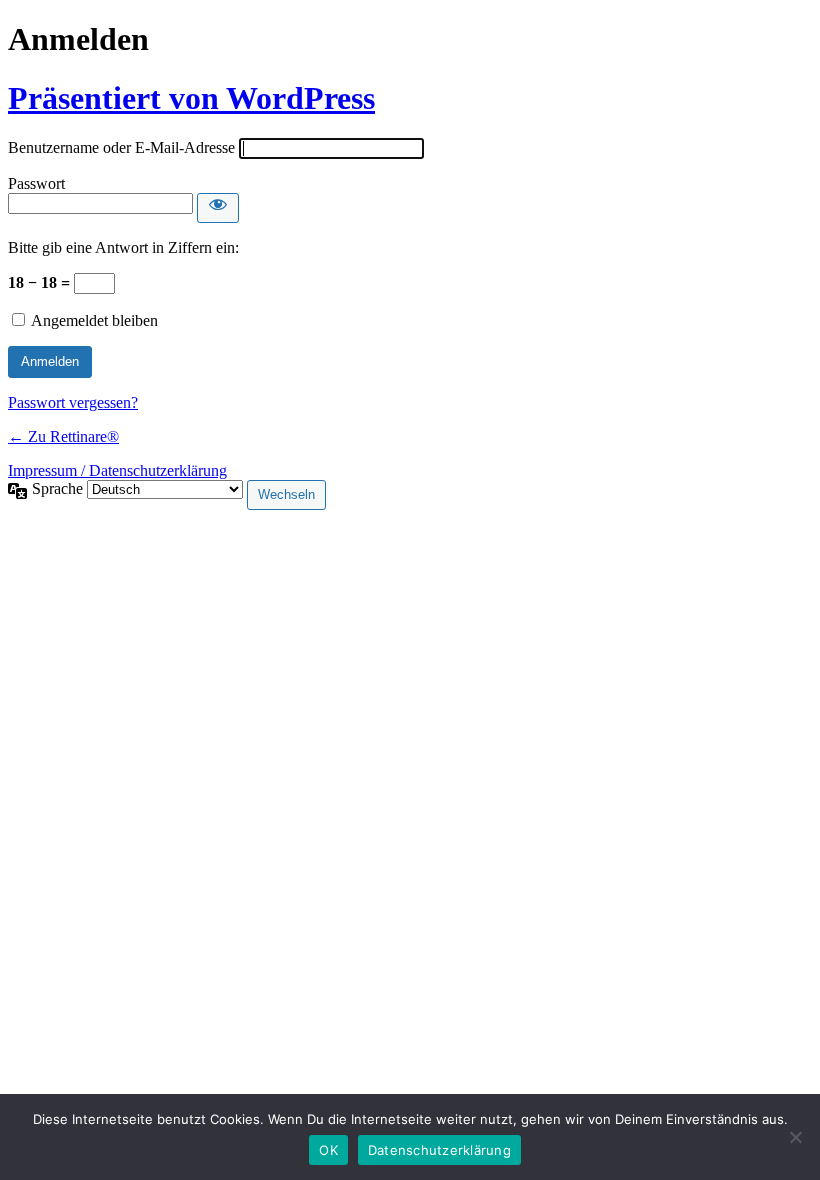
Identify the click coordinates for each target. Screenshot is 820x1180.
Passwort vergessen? (73, 402)
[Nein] (795, 1137)
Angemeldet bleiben (94, 320)
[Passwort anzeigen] (218, 208)
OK (328, 1150)
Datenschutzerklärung (439, 1150)
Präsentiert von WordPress (191, 98)
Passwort (36, 183)
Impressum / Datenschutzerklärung (117, 470)
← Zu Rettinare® (63, 436)
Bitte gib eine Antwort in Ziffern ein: (123, 247)
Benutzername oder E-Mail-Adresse (121, 147)
